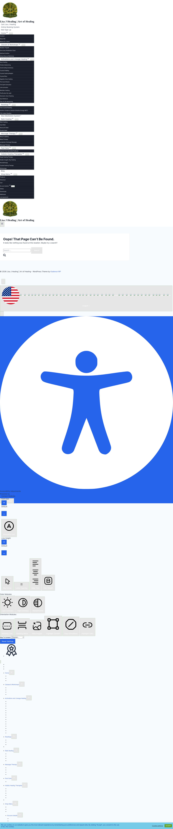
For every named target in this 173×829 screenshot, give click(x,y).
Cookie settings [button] (157, 826)
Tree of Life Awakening (6, 101)
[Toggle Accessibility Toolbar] (3, 281)
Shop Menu (9, 804)
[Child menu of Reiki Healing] (16, 119)
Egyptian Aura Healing (6, 79)
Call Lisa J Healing (8, 24)
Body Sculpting (4, 136)
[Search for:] (17, 250)
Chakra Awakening (5, 65)
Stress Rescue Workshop (7, 56)
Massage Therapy (5, 145)
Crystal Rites (3, 76)
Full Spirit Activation (5, 84)
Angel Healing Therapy (6, 157)
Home (7, 673)
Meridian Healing (5, 90)
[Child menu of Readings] (14, 105)
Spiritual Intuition (4, 53)
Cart (1, 182)
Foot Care (8, 778)
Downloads (3, 191)
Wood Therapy (4, 139)
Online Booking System (10, 27)
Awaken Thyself (4, 47)
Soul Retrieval (4, 98)
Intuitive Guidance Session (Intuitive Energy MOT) (14, 110)
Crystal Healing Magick (6, 73)
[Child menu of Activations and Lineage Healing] (32, 60)
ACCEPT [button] (168, 826)
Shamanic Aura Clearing (7, 96)
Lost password (4, 197)
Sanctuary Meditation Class (8, 50)
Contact (2, 36)
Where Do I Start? (5, 41)
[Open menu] (2, 224)
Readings (8, 737)
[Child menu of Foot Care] (14, 148)
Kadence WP (56, 272)
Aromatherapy (4, 162)
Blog (3, 171)
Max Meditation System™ (11, 116)
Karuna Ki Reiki (4, 127)
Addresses (3, 194)
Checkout (3, 180)
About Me (2, 38)
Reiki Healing (3, 122)
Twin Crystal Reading (6, 107)
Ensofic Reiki (3, 130)
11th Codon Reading (5, 113)
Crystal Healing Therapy (7, 165)
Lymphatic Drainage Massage (8, 142)
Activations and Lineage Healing (15, 698)
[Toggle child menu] (11, 672)
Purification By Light (5, 93)
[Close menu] (0, 661)
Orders (2, 188)
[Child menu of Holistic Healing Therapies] (27, 154)
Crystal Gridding (4, 70)
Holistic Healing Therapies (13, 785)
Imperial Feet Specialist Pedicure (9, 151)
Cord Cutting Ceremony (6, 67)
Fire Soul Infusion (5, 82)
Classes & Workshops (12, 684)
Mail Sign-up (6, 30)
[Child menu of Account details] (13, 186)
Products (2, 177)
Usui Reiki (3, 125)
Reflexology (3, 168)
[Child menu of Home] (11, 33)
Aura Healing (3, 62)
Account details (12, 815)
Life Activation (4, 87)
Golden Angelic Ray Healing (8, 160)
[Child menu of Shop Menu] (15, 175)
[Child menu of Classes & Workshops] (23, 45)
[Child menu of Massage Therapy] (20, 134)
